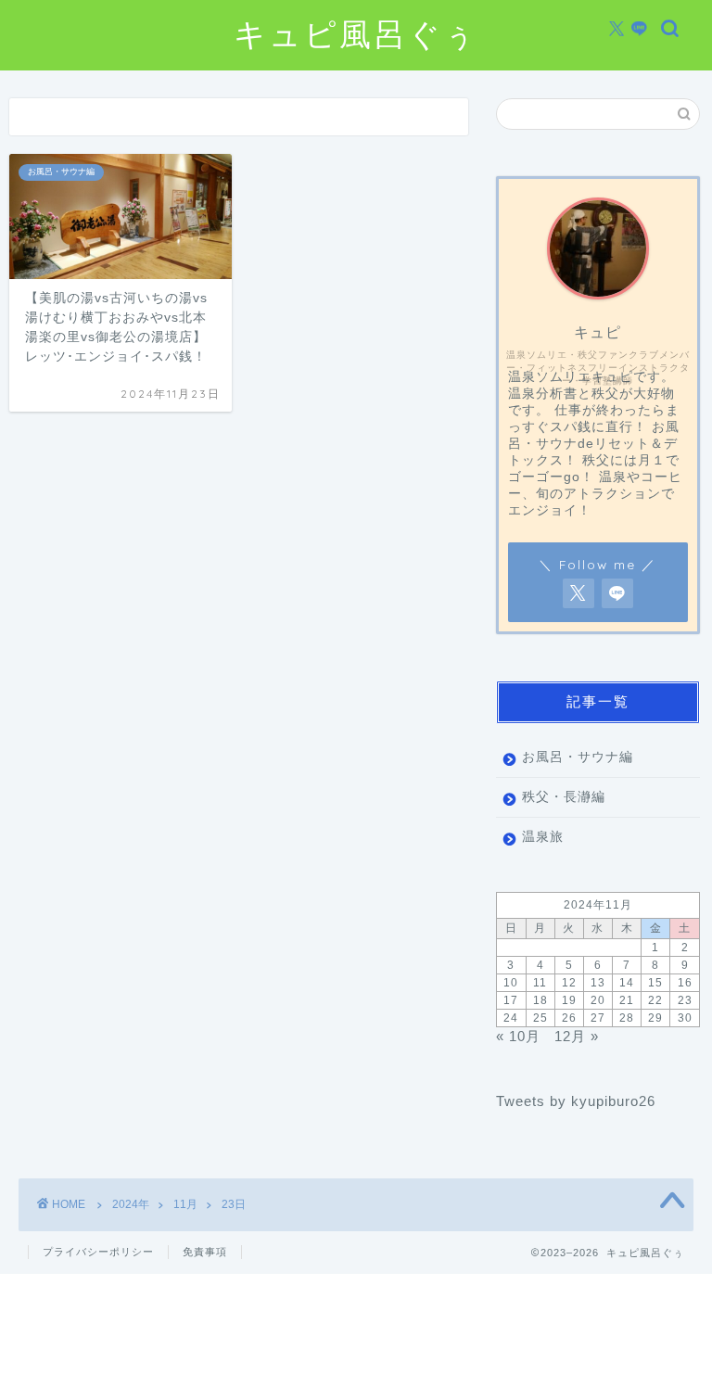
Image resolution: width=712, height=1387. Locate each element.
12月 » (576, 1036)
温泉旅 (543, 837)
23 (685, 1000)
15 (655, 982)
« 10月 (518, 1036)
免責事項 (205, 1251)
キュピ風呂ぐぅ (356, 34)
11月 (185, 1204)
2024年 (130, 1204)
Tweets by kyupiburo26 (575, 1101)
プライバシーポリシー (98, 1251)
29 (655, 1018)
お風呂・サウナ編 (577, 757)
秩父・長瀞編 (563, 797)
